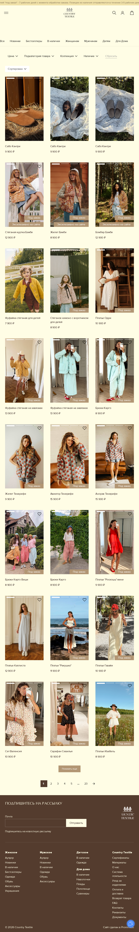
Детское (82, 852)
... (78, 783)
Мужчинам (90, 41)
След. (93, 783)
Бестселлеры (34, 41)
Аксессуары (12, 886)
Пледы (80, 884)
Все (2, 41)
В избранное (39, 81)
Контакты (117, 907)
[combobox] (17, 69)
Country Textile (122, 852)
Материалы (119, 862)
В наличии (53, 41)
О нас (115, 867)
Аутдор (9, 858)
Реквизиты (118, 912)
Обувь (9, 881)
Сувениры (82, 893)
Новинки (15, 41)
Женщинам (72, 41)
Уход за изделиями (119, 882)
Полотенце (83, 889)
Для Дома (122, 41)
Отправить (76, 823)
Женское (11, 852)
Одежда (10, 876)
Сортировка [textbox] (15, 69)
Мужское (46, 852)
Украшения (12, 891)
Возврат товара (121, 898)
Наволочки (83, 879)
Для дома (83, 869)
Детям (106, 41)
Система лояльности (119, 874)
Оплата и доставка (117, 891)
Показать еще (69, 768)
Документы (119, 917)
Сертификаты (120, 858)
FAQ (114, 903)
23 (85, 783)
